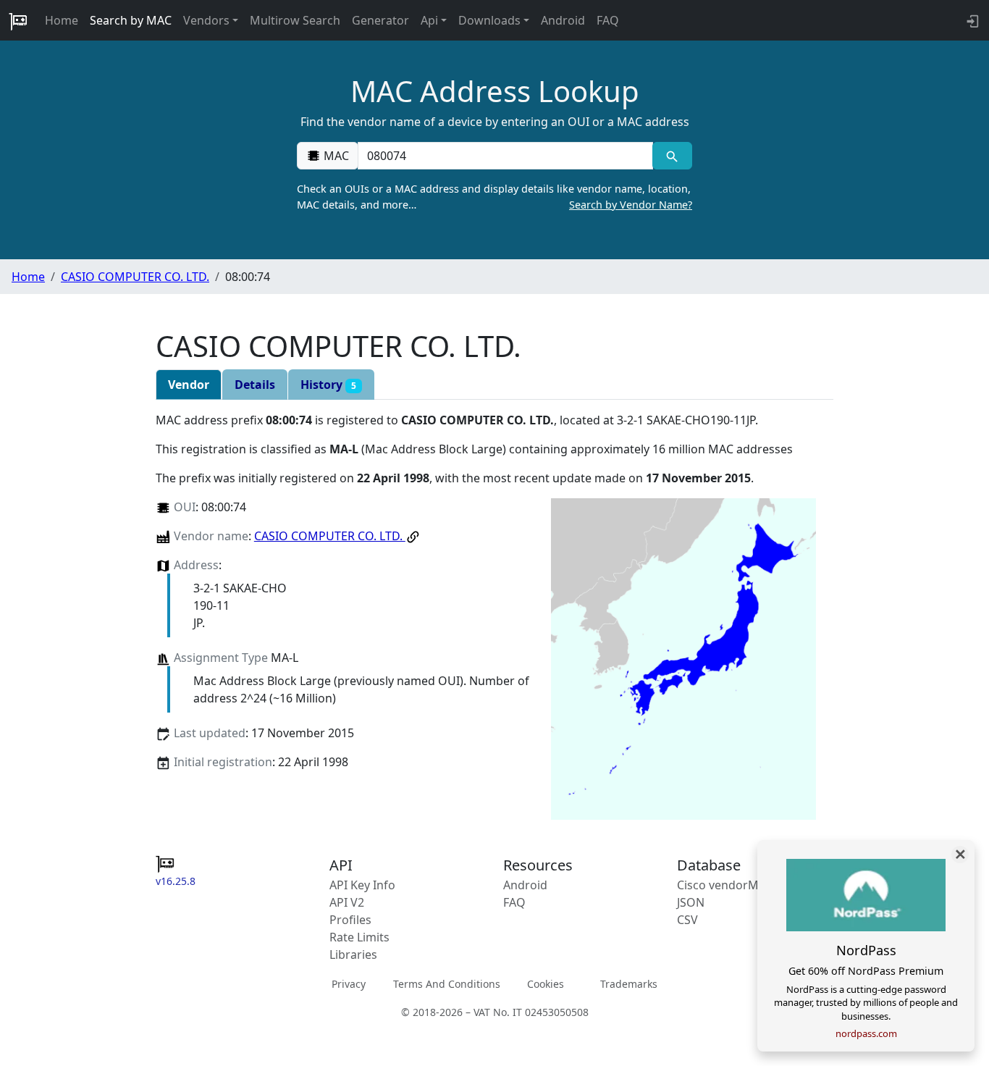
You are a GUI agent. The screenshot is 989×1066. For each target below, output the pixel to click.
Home (61, 20)
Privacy (349, 984)
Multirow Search (295, 20)
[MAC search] (672, 155)
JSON (690, 902)
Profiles (350, 920)
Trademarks (628, 984)
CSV (687, 920)
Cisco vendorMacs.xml (738, 885)
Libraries (353, 954)
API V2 (346, 902)
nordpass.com (866, 1033)
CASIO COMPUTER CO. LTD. (135, 277)
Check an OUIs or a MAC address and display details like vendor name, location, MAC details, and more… (494, 196)
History (328, 385)
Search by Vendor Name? (630, 204)
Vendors (206, 20)
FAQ (608, 20)
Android (563, 20)
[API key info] (971, 20)
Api (429, 20)
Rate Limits (359, 937)
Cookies (545, 984)
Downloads (489, 20)
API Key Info (362, 885)
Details (255, 385)
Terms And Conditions (446, 984)
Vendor (188, 385)
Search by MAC (131, 20)
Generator (380, 20)
